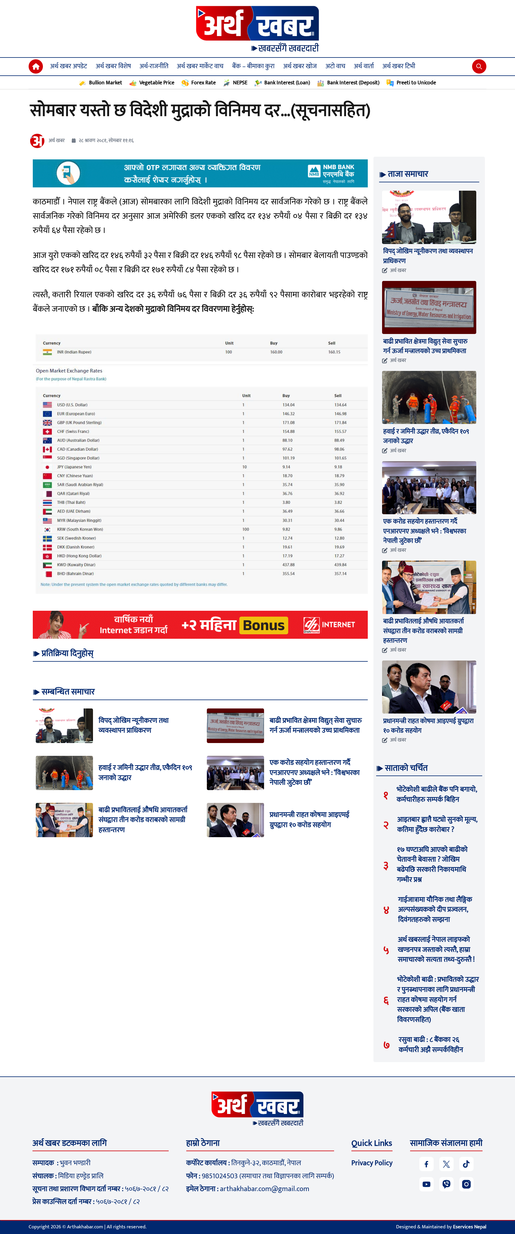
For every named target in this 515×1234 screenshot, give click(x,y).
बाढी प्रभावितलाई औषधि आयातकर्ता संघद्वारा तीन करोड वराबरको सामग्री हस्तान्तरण (143, 820)
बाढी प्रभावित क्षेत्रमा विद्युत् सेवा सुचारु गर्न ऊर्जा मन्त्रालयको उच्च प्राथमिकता (316, 725)
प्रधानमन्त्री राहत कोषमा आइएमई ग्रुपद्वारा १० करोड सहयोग (309, 820)
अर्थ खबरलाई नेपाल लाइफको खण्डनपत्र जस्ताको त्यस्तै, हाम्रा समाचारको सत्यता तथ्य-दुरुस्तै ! (436, 950)
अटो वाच (335, 66)
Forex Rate (203, 82)
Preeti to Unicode (416, 82)
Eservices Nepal (469, 1227)
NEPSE (240, 82)
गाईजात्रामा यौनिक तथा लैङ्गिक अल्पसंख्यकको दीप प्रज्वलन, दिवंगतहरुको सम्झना (435, 910)
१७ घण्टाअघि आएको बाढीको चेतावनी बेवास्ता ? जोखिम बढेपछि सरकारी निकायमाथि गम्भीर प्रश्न (432, 865)
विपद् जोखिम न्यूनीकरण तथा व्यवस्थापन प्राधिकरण (134, 725)
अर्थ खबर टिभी (398, 66)
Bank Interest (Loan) (287, 82)
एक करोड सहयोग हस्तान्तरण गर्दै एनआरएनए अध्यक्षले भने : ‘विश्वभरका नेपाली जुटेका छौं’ (315, 773)
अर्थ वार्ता (364, 66)
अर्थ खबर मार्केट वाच (200, 66)
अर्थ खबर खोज (300, 66)
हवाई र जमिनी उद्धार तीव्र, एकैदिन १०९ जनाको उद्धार (145, 773)
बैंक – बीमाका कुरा (253, 66)
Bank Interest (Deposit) (353, 82)
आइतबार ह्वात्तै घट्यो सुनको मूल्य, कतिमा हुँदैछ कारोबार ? (437, 825)
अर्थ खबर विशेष (113, 66)
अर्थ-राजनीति (153, 66)
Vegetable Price (156, 82)
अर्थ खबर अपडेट (68, 66)
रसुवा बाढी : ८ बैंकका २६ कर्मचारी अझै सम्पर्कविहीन (431, 1045)
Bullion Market (105, 82)
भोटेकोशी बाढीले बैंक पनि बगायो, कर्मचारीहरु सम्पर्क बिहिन (437, 795)
